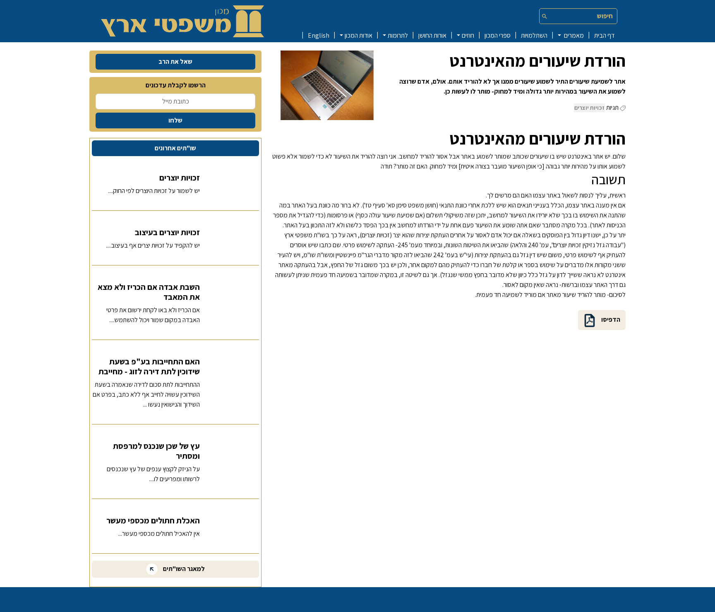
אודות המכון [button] (358, 35)
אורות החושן (432, 35)
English (318, 35)
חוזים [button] (468, 35)
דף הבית (604, 35)
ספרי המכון (498, 35)
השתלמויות (534, 35)
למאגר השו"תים (183, 568)
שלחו (175, 120)
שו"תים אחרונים (175, 148)
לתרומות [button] (398, 35)
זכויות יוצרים (589, 107)
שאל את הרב (175, 61)
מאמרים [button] (573, 35)
